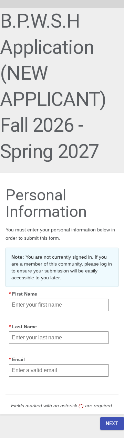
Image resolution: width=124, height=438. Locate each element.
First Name (24, 294)
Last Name (24, 326)
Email (18, 359)
